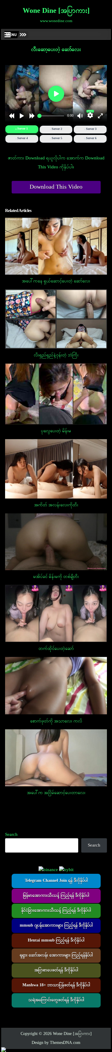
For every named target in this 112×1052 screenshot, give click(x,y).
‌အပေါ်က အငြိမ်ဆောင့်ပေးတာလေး (56, 793)
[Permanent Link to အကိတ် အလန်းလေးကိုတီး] (56, 469)
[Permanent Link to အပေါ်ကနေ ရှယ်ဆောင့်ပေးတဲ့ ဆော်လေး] (56, 246)
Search (11, 834)
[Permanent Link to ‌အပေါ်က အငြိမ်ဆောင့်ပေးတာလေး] (56, 757)
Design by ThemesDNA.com (56, 1043)
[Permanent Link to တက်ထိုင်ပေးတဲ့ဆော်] (56, 613)
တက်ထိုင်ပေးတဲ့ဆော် (56, 648)
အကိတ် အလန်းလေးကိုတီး (56, 505)
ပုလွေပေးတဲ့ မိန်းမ (56, 431)
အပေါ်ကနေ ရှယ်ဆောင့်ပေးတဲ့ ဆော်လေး (56, 281)
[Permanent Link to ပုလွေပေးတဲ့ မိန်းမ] (56, 394)
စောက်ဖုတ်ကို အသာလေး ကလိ (56, 721)
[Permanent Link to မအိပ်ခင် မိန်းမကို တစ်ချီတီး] (56, 541)
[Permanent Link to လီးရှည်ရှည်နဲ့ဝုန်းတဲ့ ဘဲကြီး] (56, 319)
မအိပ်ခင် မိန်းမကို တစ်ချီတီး (56, 576)
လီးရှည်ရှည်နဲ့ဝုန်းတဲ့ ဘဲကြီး (56, 355)
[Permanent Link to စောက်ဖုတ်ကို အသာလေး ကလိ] (56, 686)
